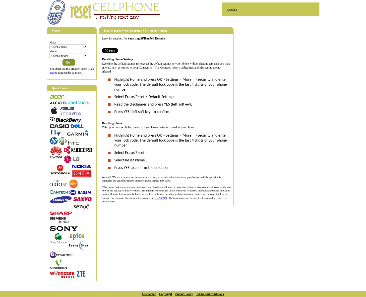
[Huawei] (56, 157)
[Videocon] (59, 268)
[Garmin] (77, 134)
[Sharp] (61, 214)
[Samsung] (61, 202)
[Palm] (73, 187)
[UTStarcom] (61, 257)
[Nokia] (81, 167)
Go (68, 62)
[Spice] (77, 239)
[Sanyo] (82, 201)
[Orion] (58, 185)
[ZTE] (81, 276)
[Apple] (54, 113)
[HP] (54, 144)
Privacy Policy (184, 294)
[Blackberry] (66, 122)
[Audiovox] (70, 114)
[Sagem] (80, 194)
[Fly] (57, 134)
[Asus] (67, 109)
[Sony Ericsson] (58, 242)
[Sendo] (81, 209)
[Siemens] (59, 222)
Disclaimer (160, 198)
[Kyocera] (78, 153)
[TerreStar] (78, 249)
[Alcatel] (69, 104)
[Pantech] (59, 194)
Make (53, 42)
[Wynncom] (62, 277)
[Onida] (81, 176)
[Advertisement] (281, 62)
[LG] (72, 162)
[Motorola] (60, 173)
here (52, 72)
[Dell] (77, 127)
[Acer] (57, 98)
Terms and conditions (210, 294)
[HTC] (69, 144)
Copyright (165, 294)
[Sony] (64, 230)
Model (53, 51)
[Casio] (59, 127)
